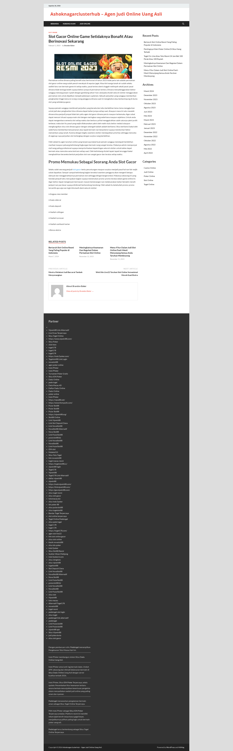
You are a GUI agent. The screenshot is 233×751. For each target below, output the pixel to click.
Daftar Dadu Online (57, 388)
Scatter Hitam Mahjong (58, 554)
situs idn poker (55, 545)
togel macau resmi (56, 461)
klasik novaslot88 (56, 542)
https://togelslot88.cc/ (58, 464)
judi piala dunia (55, 635)
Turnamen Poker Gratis (58, 373)
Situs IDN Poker (55, 376)
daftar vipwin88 (55, 478)
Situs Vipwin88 (55, 632)
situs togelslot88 (55, 510)
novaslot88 (53, 362)
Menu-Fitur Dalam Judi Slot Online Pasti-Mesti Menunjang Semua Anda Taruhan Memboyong (123, 251)
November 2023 (150, 99)
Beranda (55, 24)
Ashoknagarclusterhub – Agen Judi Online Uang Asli (106, 14)
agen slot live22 (55, 533)
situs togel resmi (55, 493)
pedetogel (53, 621)
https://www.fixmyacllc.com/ (60, 403)
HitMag (181, 747)
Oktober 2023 (150, 103)
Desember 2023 (150, 95)
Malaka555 (53, 452)
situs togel (53, 615)
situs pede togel (55, 522)
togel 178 (52, 525)
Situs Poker (53, 341)
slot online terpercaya (58, 516)
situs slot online (55, 539)
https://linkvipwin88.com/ (59, 487)
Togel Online (149, 184)
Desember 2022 (150, 132)
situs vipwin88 (55, 562)
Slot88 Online (54, 417)
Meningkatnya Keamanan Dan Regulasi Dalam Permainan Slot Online (91, 250)
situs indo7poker (56, 501)
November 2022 (150, 136)
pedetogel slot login (57, 612)
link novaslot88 (55, 458)
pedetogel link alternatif (58, 618)
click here (52, 344)
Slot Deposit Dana (56, 568)
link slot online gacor (57, 536)
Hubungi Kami (69, 24)
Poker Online (149, 176)
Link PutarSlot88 (56, 435)
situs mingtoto (55, 560)
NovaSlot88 (53, 443)
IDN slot (52, 449)
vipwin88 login (55, 466)
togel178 (52, 347)
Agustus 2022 (149, 144)
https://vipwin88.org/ (58, 414)
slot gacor (77, 169)
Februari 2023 (150, 124)
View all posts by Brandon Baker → (80, 291)
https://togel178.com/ (58, 530)
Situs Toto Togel (55, 455)
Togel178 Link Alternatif (59, 475)
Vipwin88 (53, 472)
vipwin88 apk (54, 629)
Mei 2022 (148, 149)
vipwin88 (52, 481)
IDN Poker (68, 682)
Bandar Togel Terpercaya (59, 513)
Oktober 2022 (150, 140)
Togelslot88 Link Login (58, 359)
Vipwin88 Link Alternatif (59, 330)
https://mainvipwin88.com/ (60, 484)
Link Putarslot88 (55, 623)
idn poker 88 (54, 504)
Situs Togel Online (56, 336)
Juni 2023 (148, 111)
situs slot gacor (55, 496)
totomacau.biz (54, 498)
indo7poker (53, 548)
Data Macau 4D (55, 385)
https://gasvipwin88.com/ (59, 490)
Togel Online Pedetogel (58, 519)
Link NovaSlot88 (55, 426)
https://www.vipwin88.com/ (60, 339)
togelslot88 (53, 565)
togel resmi (53, 609)
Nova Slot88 (54, 432)
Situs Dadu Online (56, 672)
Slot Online (53, 32)
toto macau (53, 600)
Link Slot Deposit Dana (58, 423)
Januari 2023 (149, 128)
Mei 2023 (148, 116)
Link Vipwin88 (55, 420)
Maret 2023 (149, 120)
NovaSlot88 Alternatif (58, 429)
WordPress (170, 747)
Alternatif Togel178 (57, 603)
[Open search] (183, 24)
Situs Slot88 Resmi (56, 551)
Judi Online (85, 24)
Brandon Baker (69, 46)
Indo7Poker (53, 368)
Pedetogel (74, 647)
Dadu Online (54, 379)
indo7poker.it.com (56, 557)
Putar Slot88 (54, 405)
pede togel (53, 382)
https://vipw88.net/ (57, 400)
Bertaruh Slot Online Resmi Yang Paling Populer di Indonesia (61, 250)
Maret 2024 (149, 91)
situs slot (52, 594)
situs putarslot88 (56, 507)
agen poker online (56, 365)
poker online (54, 394)
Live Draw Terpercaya (57, 333)
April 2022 (148, 153)
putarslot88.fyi (55, 437)
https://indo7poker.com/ (59, 356)
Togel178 (52, 469)
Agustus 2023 (149, 107)
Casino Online (150, 168)
